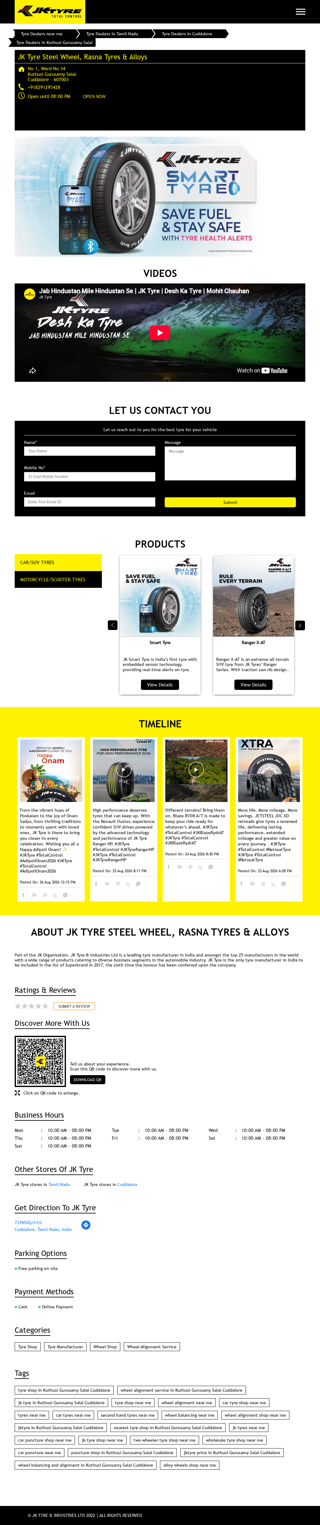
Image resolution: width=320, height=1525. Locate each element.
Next (300, 625)
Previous (113, 625)
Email (29, 493)
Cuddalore (128, 1184)
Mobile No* (34, 467)
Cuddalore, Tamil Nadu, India (43, 1229)
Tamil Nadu (59, 1184)
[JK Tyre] (50, 11)
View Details (160, 684)
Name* (30, 442)
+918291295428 (44, 87)
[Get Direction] (86, 1228)
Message (173, 442)
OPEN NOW (94, 96)
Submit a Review (74, 1006)
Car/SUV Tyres (37, 562)
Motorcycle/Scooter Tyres (52, 579)
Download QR (88, 1079)
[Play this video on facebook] (124, 773)
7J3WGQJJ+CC (28, 1222)
